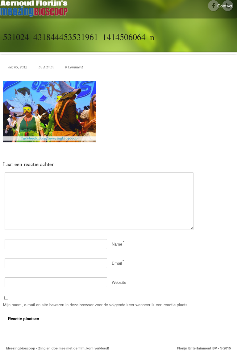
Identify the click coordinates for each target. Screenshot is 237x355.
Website (119, 282)
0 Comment (74, 67)
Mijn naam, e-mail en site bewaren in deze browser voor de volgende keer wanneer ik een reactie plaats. (96, 305)
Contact (224, 5)
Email (117, 263)
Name (117, 244)
